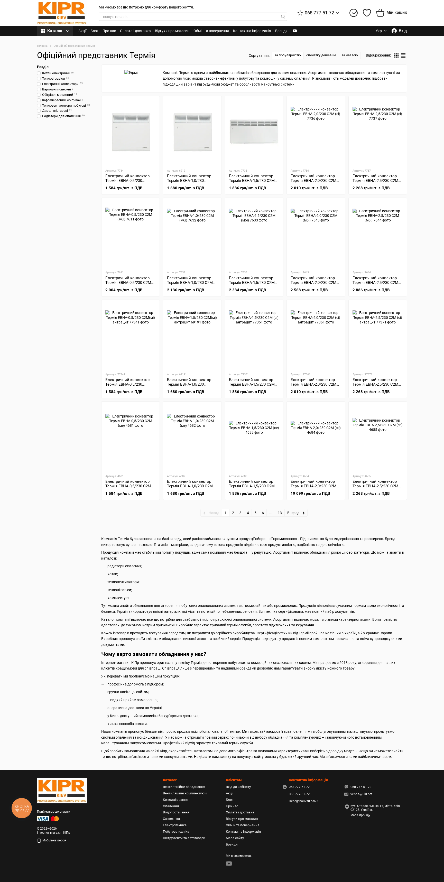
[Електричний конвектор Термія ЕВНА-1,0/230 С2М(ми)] (192, 132)
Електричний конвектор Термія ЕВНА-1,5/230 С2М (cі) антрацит (252, 384)
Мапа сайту (235, 838)
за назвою (349, 55)
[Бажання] (367, 13)
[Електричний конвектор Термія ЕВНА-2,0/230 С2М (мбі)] (316, 234)
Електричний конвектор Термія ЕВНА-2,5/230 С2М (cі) (375, 181)
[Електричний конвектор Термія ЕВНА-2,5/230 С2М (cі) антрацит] (378, 336)
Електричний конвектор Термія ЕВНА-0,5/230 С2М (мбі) (128, 283)
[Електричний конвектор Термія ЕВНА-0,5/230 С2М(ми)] (130, 132)
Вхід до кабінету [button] (238, 787)
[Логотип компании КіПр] (62, 790)
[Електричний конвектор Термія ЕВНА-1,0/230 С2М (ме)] (192, 437)
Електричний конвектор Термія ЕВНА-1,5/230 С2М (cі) (252, 181)
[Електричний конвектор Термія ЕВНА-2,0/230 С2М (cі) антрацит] (316, 336)
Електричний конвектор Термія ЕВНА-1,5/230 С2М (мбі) (252, 283)
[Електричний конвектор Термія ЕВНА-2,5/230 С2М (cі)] (378, 132)
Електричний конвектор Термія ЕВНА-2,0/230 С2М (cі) (313, 181)
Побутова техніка (176, 831)
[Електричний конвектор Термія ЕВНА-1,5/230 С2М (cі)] (254, 132)
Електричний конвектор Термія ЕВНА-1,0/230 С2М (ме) (190, 486)
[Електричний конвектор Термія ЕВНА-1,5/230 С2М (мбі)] (254, 234)
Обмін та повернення (211, 31)
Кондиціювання (175, 800)
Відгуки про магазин (172, 31)
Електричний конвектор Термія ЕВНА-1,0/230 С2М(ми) (189, 181)
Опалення (171, 806)
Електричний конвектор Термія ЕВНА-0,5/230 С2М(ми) (127, 181)
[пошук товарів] (283, 17)
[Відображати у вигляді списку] (403, 55)
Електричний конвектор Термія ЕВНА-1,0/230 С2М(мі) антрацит (189, 384)
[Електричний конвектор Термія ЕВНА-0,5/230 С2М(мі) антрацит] (130, 336)
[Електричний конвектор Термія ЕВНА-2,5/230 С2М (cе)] (378, 437)
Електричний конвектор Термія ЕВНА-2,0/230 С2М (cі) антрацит (313, 384)
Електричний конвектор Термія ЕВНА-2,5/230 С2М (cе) (375, 486)
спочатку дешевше (321, 55)
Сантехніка (171, 819)
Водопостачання (176, 812)
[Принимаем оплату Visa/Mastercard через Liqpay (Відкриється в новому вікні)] (48, 818)
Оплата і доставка (135, 31)
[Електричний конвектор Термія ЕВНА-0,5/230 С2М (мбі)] (130, 234)
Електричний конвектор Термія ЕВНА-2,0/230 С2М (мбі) (313, 283)
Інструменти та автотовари (184, 838)
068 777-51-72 (319, 13)
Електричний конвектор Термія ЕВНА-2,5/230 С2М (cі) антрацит (375, 384)
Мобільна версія (54, 840)
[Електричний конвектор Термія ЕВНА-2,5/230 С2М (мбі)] (378, 234)
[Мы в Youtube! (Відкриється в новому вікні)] (295, 31)
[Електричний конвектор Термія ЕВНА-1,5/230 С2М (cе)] (254, 437)
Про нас (109, 31)
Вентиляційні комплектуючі (185, 793)
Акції (82, 31)
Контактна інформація (252, 31)
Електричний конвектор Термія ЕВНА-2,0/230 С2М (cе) (313, 486)
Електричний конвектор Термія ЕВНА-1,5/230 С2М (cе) (252, 486)
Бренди (281, 31)
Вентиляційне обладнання (184, 787)
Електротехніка (175, 825)
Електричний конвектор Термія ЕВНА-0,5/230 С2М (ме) (128, 486)
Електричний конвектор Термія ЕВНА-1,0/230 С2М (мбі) (190, 283)
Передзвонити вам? (303, 801)
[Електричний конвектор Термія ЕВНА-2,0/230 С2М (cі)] (316, 132)
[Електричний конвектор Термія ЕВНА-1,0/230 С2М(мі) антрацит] (192, 336)
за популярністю (287, 55)
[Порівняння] (353, 13)
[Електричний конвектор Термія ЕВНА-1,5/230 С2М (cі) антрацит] (254, 336)
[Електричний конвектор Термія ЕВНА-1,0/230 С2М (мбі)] (192, 234)
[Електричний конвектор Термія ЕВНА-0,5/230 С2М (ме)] (130, 437)
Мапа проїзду (360, 815)
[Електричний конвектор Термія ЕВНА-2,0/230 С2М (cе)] (316, 437)
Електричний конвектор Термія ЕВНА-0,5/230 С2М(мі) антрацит (127, 384)
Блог (94, 31)
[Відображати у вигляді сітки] (396, 55)
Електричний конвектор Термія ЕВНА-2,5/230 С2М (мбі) (375, 283)
